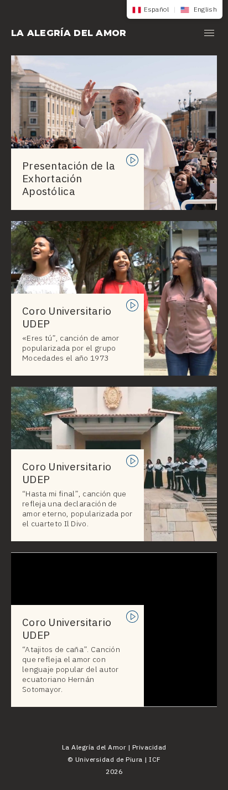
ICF (155, 759)
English (204, 9)
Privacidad (149, 747)
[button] (209, 35)
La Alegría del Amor (69, 33)
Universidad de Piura (109, 759)
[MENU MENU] (209, 35)
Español (156, 9)
